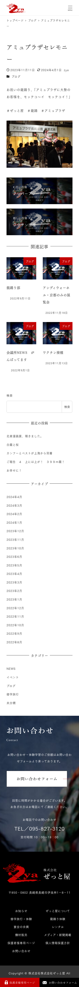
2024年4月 (14, 496)
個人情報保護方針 (57, 942)
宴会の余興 (21, 926)
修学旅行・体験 (21, 918)
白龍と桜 (13, 444)
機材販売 (21, 934)
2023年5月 (14, 565)
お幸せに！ (14, 470)
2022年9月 (14, 633)
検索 (10, 395)
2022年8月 (14, 642)
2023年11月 (15, 539)
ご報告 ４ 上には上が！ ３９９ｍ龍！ (36, 461)
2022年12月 (15, 608)
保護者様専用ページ (21, 942)
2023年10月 (15, 548)
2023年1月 (14, 599)
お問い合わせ (21, 950)
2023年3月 (14, 582)
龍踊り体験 (57, 918)
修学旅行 (13, 694)
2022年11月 (15, 616)
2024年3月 (14, 505)
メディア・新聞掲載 (57, 934)
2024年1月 (14, 522)
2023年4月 (14, 573)
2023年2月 (14, 590)
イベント (13, 677)
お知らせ (21, 910)
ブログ (16, 76)
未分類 (11, 702)
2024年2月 (14, 513)
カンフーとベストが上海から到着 (30, 453)
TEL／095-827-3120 (39, 828)
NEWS (11, 668)
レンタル (58, 926)
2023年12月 (15, 530)
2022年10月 (15, 625)
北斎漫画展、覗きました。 (25, 436)
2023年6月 (14, 556)
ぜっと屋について (58, 910)
